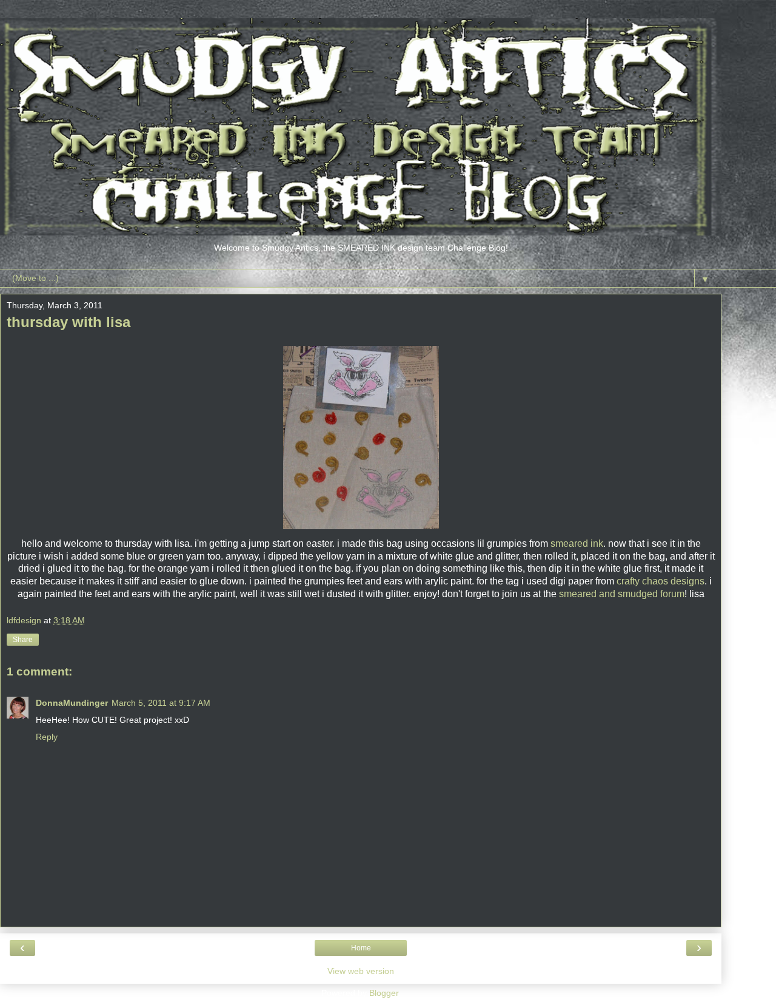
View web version (360, 971)
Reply (47, 737)
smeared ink (576, 543)
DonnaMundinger (72, 703)
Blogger (383, 993)
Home (361, 948)
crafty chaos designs (660, 581)
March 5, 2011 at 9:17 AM (161, 703)
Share (23, 639)
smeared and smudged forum (621, 594)
